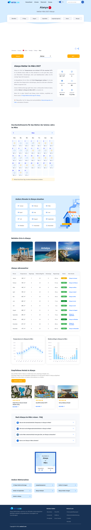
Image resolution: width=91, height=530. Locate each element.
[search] (82, 2)
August (34, 18)
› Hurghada (49, 518)
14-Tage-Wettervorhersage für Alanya (30, 95)
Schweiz (36, 2)
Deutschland (29, 2)
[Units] (60, 2)
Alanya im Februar (73, 282)
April (73, 56)
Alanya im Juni (72, 301)
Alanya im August (73, 310)
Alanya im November (71, 324)
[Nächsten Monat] (52, 133)
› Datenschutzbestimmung (72, 515)
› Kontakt (68, 521)
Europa (50, 2)
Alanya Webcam (40, 490)
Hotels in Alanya (18, 381)
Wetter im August (63, 485)
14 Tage (24, 18)
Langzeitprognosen (56, 18)
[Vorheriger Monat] (14, 133)
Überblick (14, 18)
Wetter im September (18, 490)
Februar (18, 56)
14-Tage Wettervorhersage (20, 485)
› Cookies (68, 518)
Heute (67, 18)
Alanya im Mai (72, 296)
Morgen (77, 18)
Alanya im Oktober (73, 319)
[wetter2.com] (13, 2)
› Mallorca (56, 515)
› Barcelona (49, 511)
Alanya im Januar (73, 278)
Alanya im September (71, 315)
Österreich (43, 2)
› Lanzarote (49, 515)
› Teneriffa (56, 511)
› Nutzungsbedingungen (72, 511)
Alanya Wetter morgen (64, 490)
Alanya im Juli (72, 305)
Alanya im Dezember (74, 328)
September (44, 18)
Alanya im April (72, 292)
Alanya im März (72, 287)
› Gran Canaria (57, 518)
